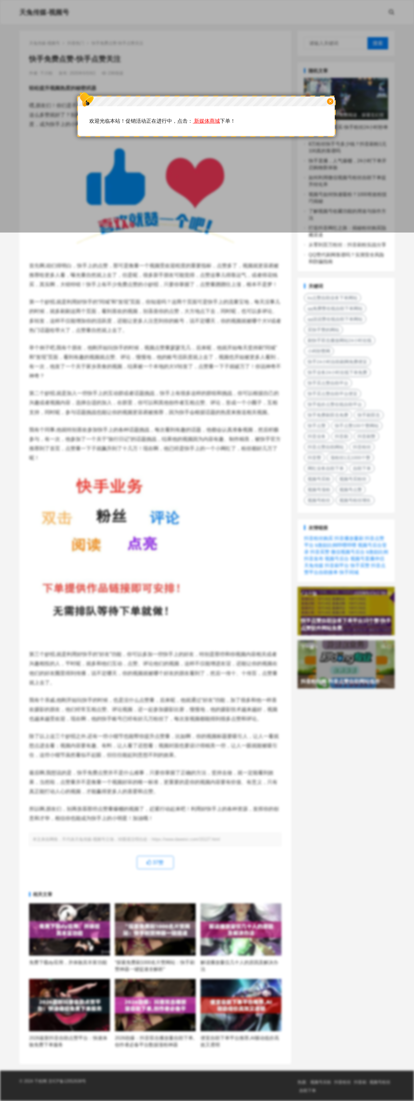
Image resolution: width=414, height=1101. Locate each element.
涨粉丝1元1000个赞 (350, 457)
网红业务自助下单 (326, 468)
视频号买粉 (319, 479)
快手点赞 (317, 425)
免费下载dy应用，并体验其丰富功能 (68, 962)
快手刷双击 (368, 415)
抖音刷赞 (366, 436)
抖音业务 (317, 436)
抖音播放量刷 (349, 538)
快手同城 (349, 572)
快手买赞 (360, 565)
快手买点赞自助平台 (328, 383)
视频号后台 (337, 558)
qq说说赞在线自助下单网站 (335, 319)
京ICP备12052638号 (66, 1081)
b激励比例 (377, 552)
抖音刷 (341, 436)
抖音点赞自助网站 (326, 447)
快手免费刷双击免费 (328, 415)
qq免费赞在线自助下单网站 (335, 308)
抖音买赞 (320, 552)
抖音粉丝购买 (318, 538)
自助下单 (362, 468)
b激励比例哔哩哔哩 (335, 545)
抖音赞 (314, 457)
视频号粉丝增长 (355, 500)
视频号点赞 (350, 489)
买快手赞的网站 (323, 329)
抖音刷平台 (337, 565)
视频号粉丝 (319, 500)
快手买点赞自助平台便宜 (332, 393)
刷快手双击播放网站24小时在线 (340, 340)
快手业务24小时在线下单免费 (337, 372)
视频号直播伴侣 (367, 558)
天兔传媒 (313, 565)
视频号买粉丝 (352, 479)
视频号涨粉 (319, 489)
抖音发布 (313, 558)
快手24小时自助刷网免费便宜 (337, 361)
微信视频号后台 (348, 552)
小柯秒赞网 (319, 351)
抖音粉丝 (362, 447)
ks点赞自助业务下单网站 (332, 297)
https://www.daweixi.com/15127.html (186, 839)
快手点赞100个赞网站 (357, 425)
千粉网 (40, 1081)
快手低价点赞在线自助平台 (335, 404)
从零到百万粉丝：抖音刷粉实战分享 (347, 244)
